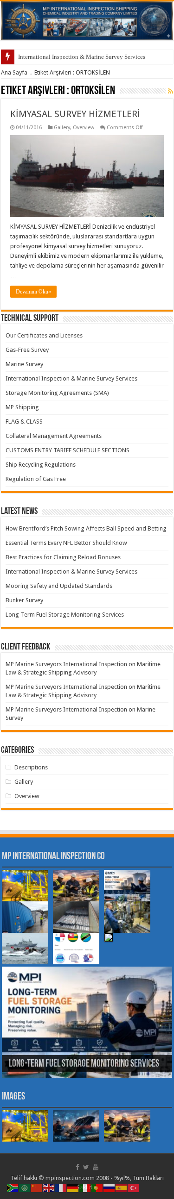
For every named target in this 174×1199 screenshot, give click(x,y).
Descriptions (31, 767)
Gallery (62, 128)
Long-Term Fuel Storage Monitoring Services (65, 614)
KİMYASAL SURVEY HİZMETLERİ (75, 113)
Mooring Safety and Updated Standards (59, 585)
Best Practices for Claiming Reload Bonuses (63, 557)
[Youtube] (95, 1167)
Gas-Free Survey (27, 349)
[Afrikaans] (13, 1187)
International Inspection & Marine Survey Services (81, 56)
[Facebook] (77, 1167)
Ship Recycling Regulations (41, 464)
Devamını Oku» (33, 291)
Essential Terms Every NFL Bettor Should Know (66, 542)
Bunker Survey (24, 600)
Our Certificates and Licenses (44, 335)
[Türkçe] (134, 1187)
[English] (49, 1187)
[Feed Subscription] (170, 91)
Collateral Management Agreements (54, 435)
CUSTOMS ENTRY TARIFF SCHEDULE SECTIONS (67, 450)
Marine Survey (24, 364)
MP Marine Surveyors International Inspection (66, 664)
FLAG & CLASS (24, 421)
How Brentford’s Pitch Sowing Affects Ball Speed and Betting (86, 528)
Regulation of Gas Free (36, 478)
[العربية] (25, 1187)
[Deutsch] (73, 1187)
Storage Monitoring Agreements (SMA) (57, 392)
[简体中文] (37, 1187)
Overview (83, 128)
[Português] (97, 1187)
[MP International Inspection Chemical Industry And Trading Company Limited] (87, 20)
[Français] (61, 1187)
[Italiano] (85, 1187)
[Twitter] (86, 1167)
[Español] (122, 1187)
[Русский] (109, 1187)
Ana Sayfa (14, 72)
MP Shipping (22, 407)
